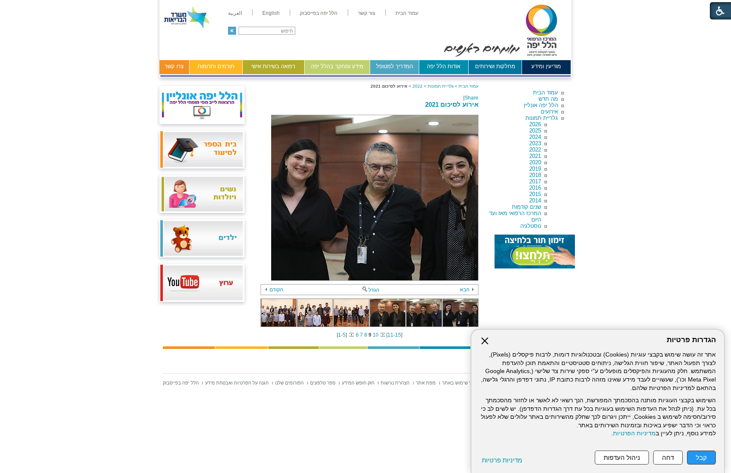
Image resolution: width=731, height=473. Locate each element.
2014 (535, 200)
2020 (535, 162)
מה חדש (548, 99)
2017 (535, 181)
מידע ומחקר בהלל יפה (337, 66)
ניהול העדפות (622, 457)
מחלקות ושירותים (495, 66)
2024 (535, 137)
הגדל (373, 290)
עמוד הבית (545, 92)
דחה (668, 457)
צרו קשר (174, 66)
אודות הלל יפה (443, 66)
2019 (535, 169)
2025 (535, 130)
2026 (535, 124)
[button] (232, 31)
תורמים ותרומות (216, 66)
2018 (535, 175)
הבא (465, 290)
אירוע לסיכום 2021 (451, 104)
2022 (535, 150)
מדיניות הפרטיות (634, 433)
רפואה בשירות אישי (273, 66)
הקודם (276, 290)
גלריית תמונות (541, 118)
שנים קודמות (526, 207)
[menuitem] (407, 13)
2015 (535, 194)
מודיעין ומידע (546, 66)
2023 (535, 143)
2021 (535, 156)
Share (471, 98)
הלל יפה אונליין (541, 105)
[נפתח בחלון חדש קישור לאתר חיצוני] (535, 251)
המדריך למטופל (394, 66)
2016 (535, 188)
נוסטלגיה (530, 226)
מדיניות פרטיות (502, 460)
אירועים (549, 111)
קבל (701, 457)
